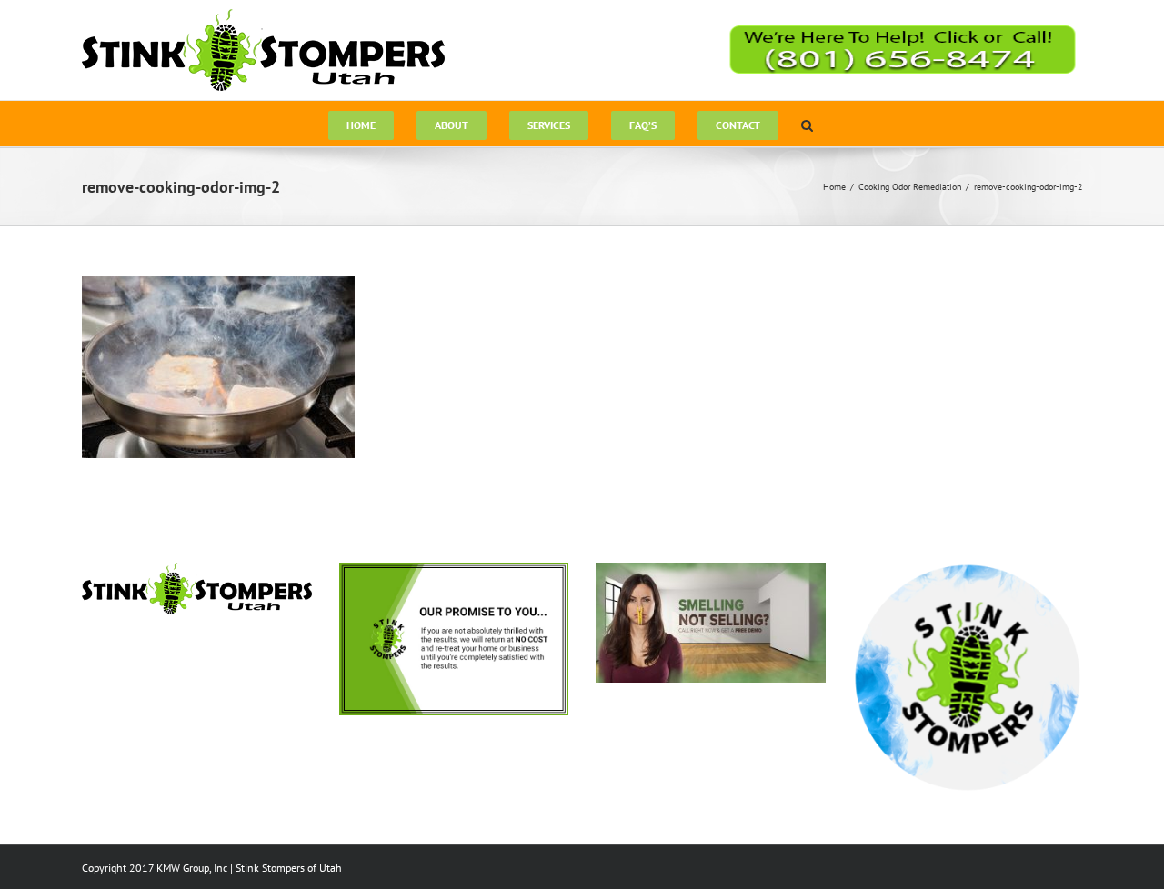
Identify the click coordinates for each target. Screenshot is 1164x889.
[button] (807, 123)
